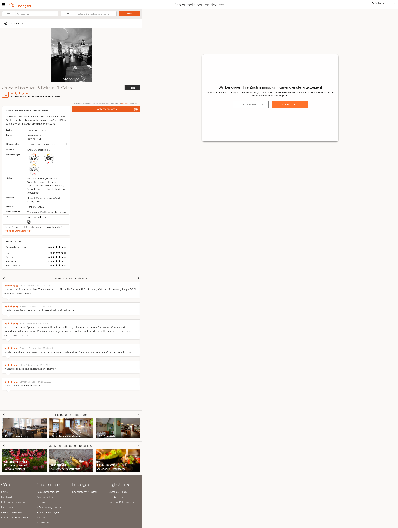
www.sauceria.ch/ (36, 217)
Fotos (132, 87)
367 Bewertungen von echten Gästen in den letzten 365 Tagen (35, 96)
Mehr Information (250, 104)
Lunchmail (6, 497)
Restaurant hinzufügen (48, 491)
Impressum (7, 507)
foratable (124, 103)
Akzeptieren (289, 104)
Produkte (41, 502)
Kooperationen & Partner (84, 491)
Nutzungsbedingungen (13, 502)
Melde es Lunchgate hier (18, 230)
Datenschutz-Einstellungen (14, 517)
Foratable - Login (116, 497)
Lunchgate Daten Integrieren (122, 502)
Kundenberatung (45, 497)
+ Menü (41, 517)
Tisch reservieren (106, 109)
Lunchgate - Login (117, 491)
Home (4, 491)
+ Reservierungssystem (49, 507)
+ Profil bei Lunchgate (48, 512)
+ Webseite (43, 522)
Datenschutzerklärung (12, 512)
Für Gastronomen (379, 3)
